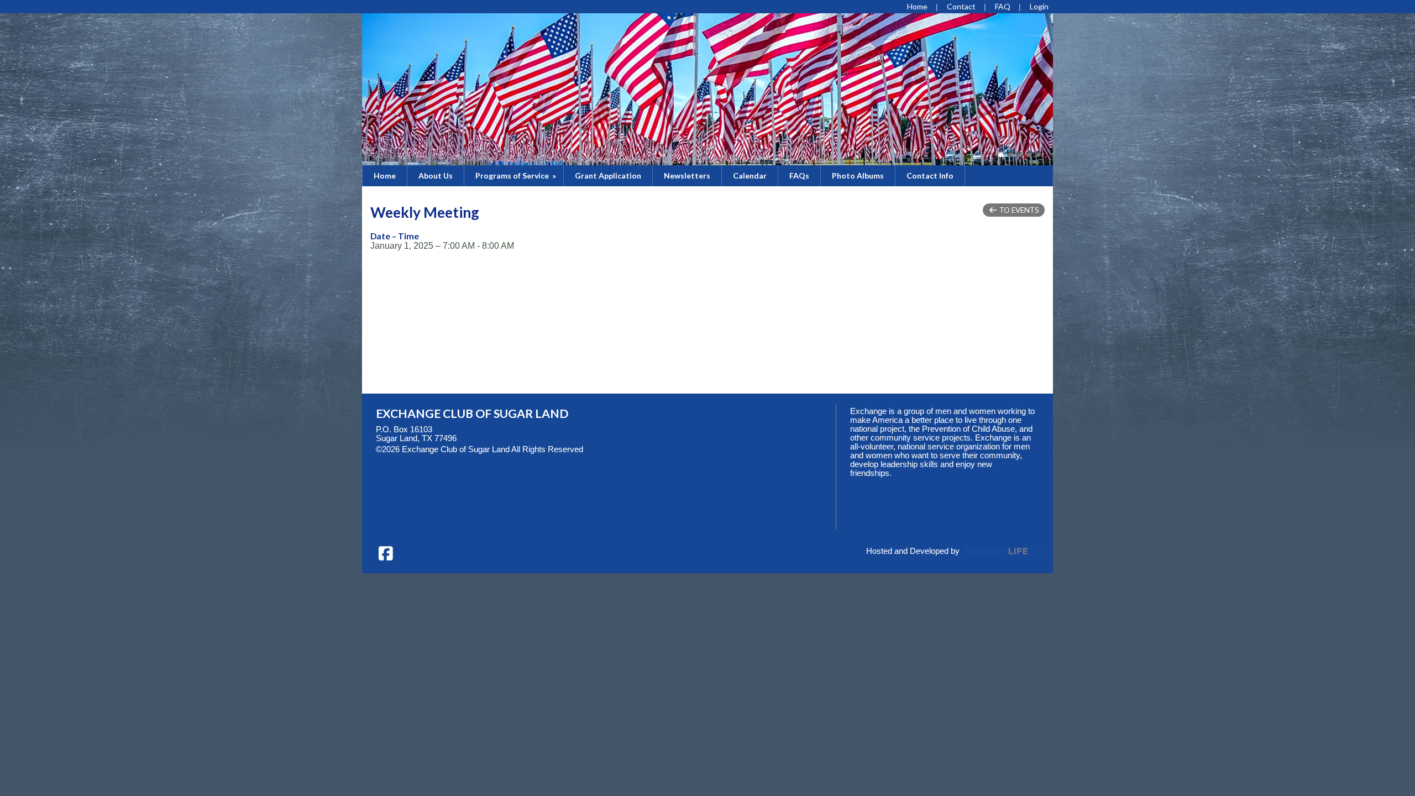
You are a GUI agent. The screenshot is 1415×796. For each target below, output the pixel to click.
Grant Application (608, 175)
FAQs (799, 175)
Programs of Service (516, 175)
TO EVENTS (1018, 210)
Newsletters (687, 175)
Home (385, 175)
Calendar (750, 175)
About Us (435, 175)
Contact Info (929, 175)
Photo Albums (858, 175)
